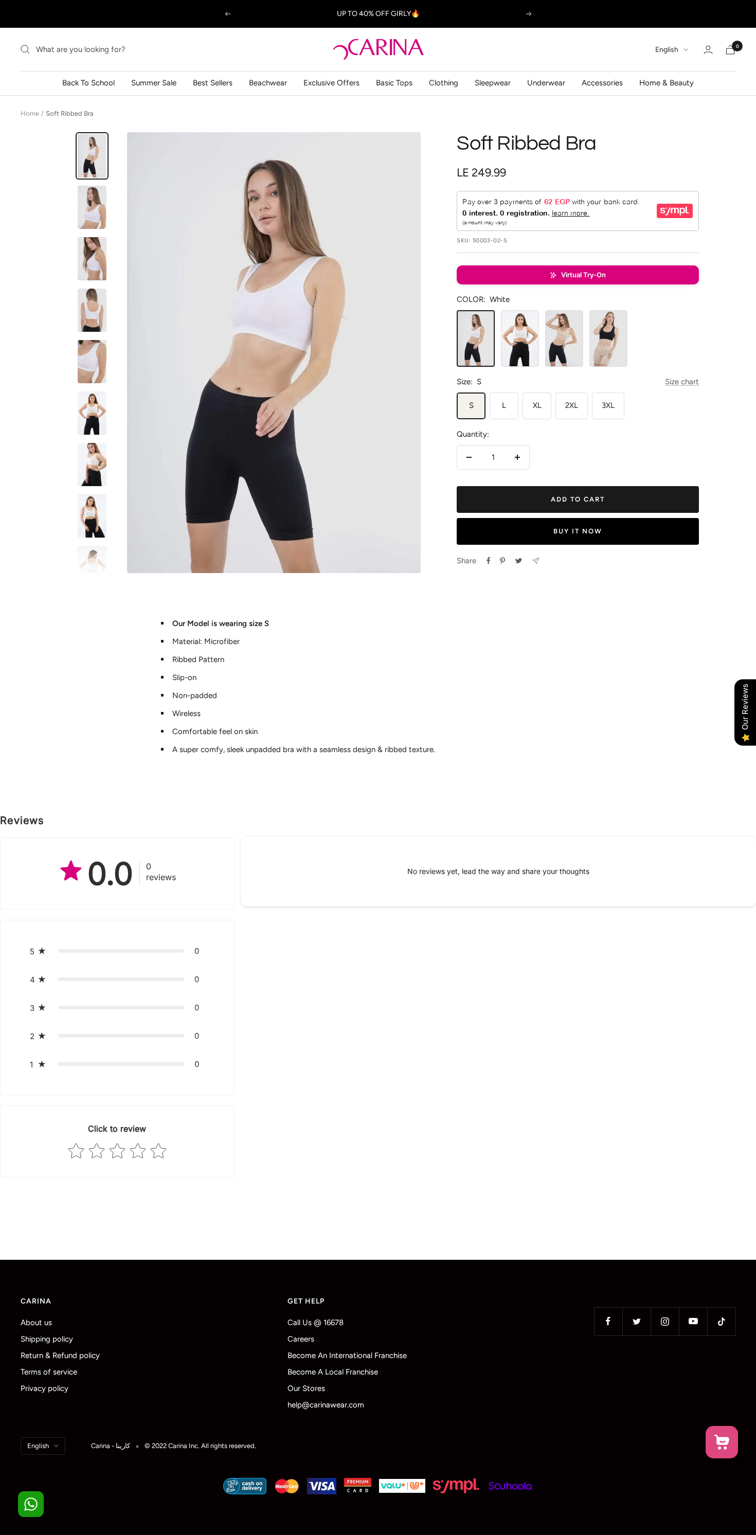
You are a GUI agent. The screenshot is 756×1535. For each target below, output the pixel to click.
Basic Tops (394, 82)
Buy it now (577, 531)
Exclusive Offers (331, 82)
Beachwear (268, 82)
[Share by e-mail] (535, 561)
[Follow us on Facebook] (608, 1321)
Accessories (602, 82)
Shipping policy (47, 1339)
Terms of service (49, 1372)
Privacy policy (44, 1388)
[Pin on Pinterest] (502, 560)
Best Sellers (212, 82)
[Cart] (730, 50)
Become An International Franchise (347, 1355)
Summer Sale (153, 82)
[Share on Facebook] (489, 560)
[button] (578, 274)
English (666, 49)
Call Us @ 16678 (315, 1322)
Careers (300, 1339)
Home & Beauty (666, 82)
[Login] (708, 49)
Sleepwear (493, 82)
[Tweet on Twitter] (518, 560)
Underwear (546, 82)
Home (30, 113)
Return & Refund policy (60, 1355)
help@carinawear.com (325, 1404)
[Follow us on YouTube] (693, 1321)
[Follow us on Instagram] (665, 1321)
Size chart (682, 381)
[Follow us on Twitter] (636, 1321)
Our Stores (306, 1388)
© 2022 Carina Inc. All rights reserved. (200, 1446)
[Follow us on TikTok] (721, 1321)
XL (537, 405)
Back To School (88, 82)
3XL (608, 405)
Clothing (443, 82)
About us (36, 1322)
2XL (571, 405)
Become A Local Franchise (332, 1372)
